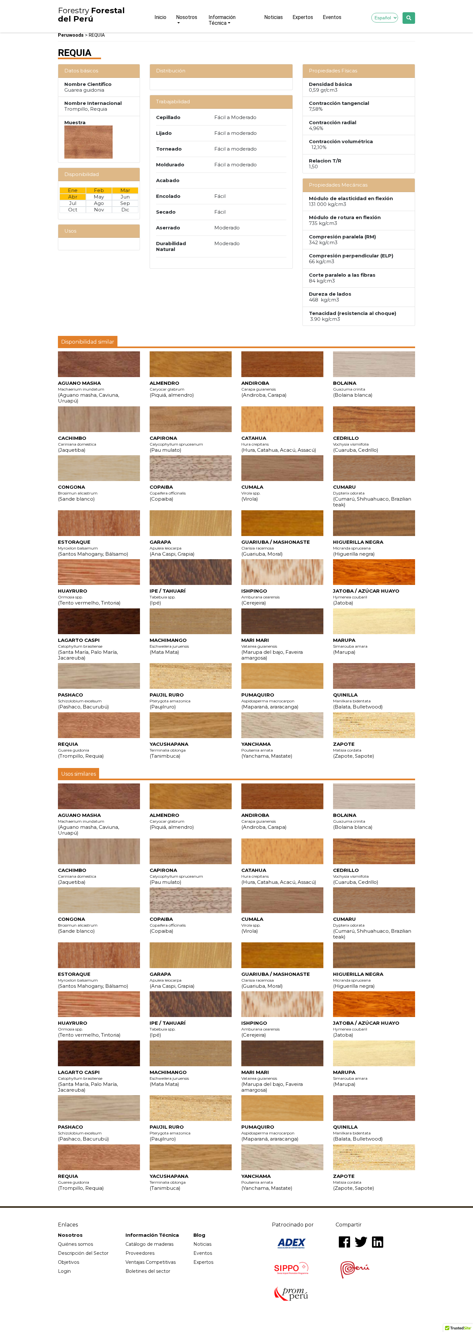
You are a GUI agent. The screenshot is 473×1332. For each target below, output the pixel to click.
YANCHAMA (266, 750)
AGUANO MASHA (88, 392)
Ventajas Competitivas (150, 1262)
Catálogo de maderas (149, 1244)
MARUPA (350, 646)
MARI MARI (272, 649)
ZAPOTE (353, 750)
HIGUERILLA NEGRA (358, 548)
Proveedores (139, 1253)
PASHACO (83, 701)
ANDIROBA (264, 389)
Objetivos (68, 1262)
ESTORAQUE (93, 548)
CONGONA (77, 493)
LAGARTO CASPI (88, 649)
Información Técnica (222, 20)
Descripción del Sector (83, 1253)
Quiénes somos (75, 1244)
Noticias (273, 17)
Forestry (91, 14)
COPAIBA (168, 493)
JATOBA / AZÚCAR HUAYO (366, 597)
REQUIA (81, 750)
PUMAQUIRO (270, 701)
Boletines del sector (147, 1271)
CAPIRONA (176, 444)
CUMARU (372, 496)
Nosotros (186, 17)
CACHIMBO (77, 444)
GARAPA (172, 548)
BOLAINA (353, 389)
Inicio (160, 17)
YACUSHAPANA (169, 750)
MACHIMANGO (169, 646)
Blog (199, 1235)
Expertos (302, 17)
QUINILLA (358, 701)
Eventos (332, 17)
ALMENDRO (172, 389)
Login (64, 1271)
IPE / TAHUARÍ (168, 597)
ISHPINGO (260, 597)
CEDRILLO (355, 444)
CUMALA (252, 493)
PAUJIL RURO (170, 701)
